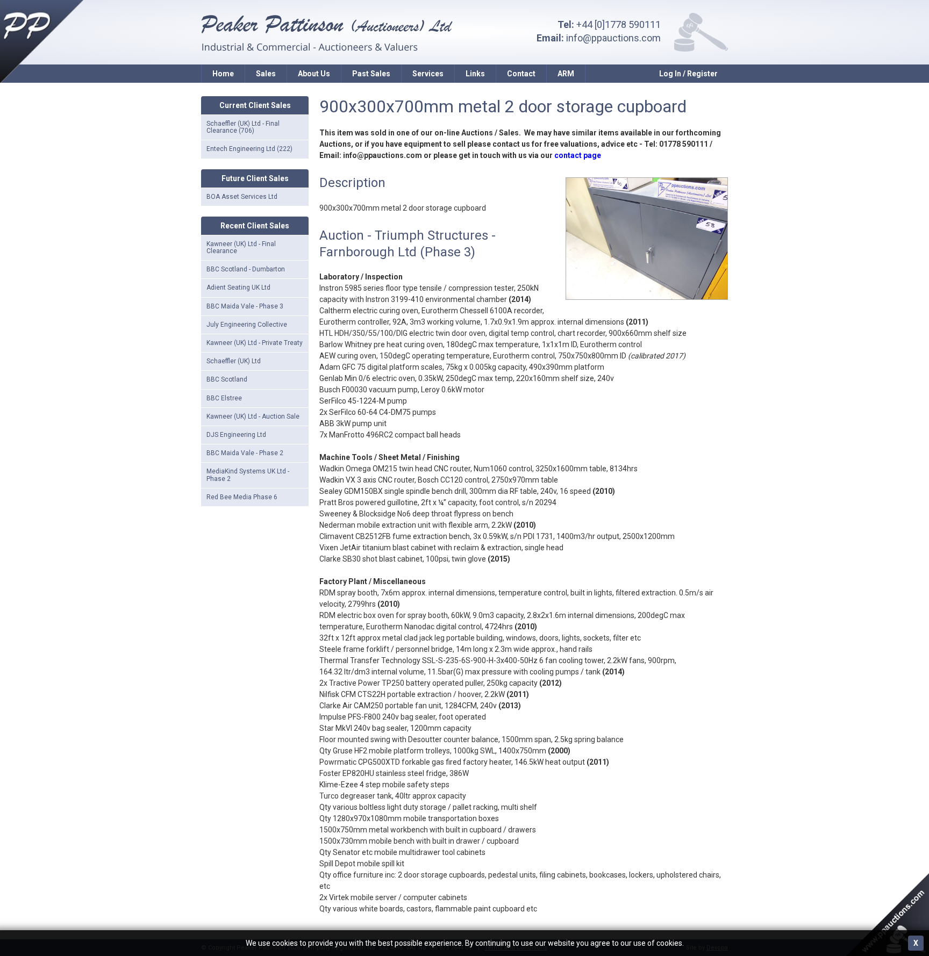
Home (223, 73)
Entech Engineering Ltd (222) (249, 149)
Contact (521, 73)
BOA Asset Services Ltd (241, 196)
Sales (266, 73)
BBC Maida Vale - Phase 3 (244, 306)
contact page (577, 155)
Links (475, 73)
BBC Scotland (226, 379)
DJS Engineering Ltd (236, 435)
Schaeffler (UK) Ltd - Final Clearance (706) (243, 127)
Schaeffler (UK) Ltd (233, 361)
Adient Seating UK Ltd (238, 287)
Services (428, 73)
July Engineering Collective (246, 324)
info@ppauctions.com (613, 38)
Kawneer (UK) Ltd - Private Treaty (254, 343)
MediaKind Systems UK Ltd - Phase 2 (247, 475)
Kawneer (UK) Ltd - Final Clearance (241, 247)
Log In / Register (688, 73)
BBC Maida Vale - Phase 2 (244, 453)
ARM (566, 73)
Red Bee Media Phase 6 (241, 497)
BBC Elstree (224, 398)
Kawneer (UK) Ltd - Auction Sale (252, 416)
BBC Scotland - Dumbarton (245, 269)
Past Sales (371, 73)
